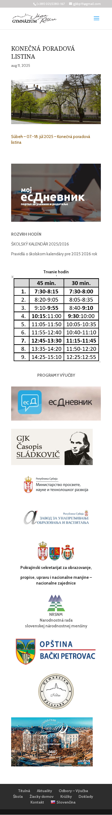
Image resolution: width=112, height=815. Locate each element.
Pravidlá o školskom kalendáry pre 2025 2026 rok (54, 253)
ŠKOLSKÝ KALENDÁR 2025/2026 (40, 244)
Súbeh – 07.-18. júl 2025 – (34, 136)
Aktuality (44, 790)
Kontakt (37, 802)
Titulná (24, 790)
